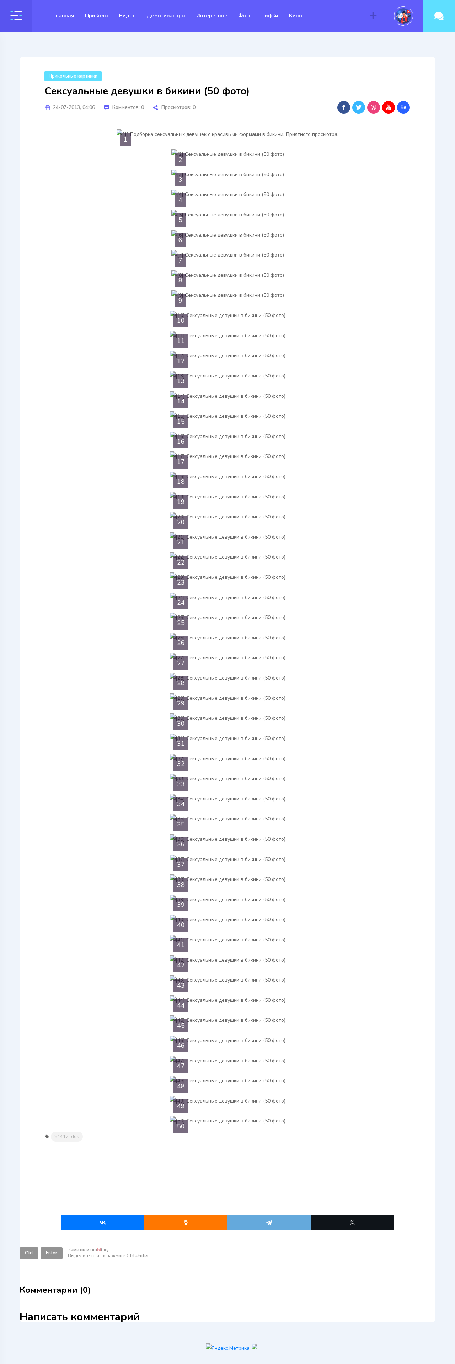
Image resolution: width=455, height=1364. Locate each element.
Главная (63, 15)
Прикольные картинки (73, 76)
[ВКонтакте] (102, 1222)
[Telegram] (269, 1222)
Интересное (212, 15)
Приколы (96, 15)
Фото (245, 15)
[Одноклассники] (186, 1222)
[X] (352, 1222)
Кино (295, 15)
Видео (127, 15)
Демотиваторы (166, 15)
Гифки (270, 15)
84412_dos (66, 1136)
